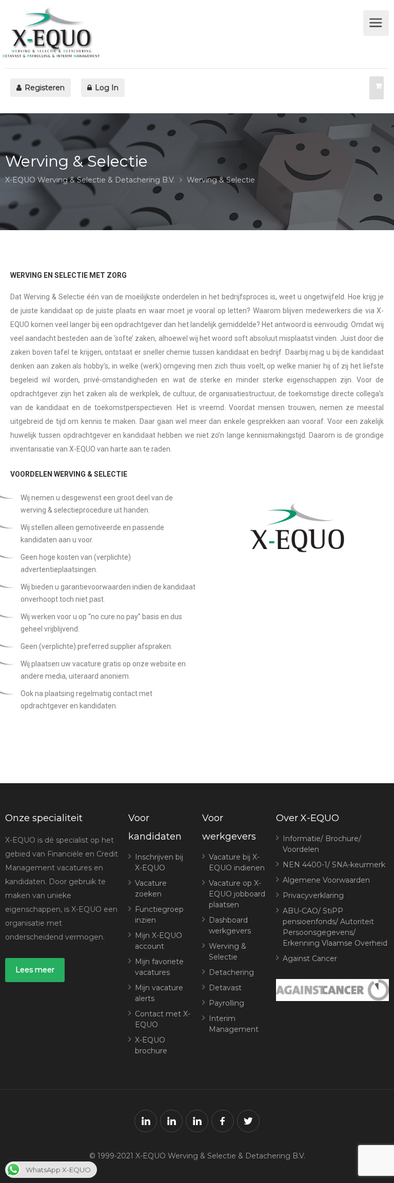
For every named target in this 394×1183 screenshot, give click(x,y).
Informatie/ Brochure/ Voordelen (322, 844)
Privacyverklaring (313, 895)
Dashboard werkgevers (230, 925)
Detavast (225, 987)
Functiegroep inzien (159, 915)
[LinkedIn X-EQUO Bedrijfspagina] (171, 1121)
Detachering (231, 972)
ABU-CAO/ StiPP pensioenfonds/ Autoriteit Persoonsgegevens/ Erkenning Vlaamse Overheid (335, 927)
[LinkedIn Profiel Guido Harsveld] (197, 1121)
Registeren (44, 87)
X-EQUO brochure (151, 1045)
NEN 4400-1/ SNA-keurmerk (334, 864)
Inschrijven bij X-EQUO (159, 862)
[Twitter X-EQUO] (248, 1121)
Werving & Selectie (227, 952)
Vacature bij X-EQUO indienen (237, 862)
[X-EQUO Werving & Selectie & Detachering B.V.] (183, 34)
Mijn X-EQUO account (158, 941)
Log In (106, 87)
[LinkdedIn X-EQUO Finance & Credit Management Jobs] (145, 1121)
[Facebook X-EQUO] (222, 1121)
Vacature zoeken (151, 889)
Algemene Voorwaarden (326, 880)
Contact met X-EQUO (162, 1019)
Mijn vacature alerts (159, 993)
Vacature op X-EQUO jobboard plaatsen (237, 894)
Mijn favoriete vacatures (159, 967)
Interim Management (234, 1024)
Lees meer (34, 969)
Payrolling (226, 1003)
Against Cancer (310, 958)
